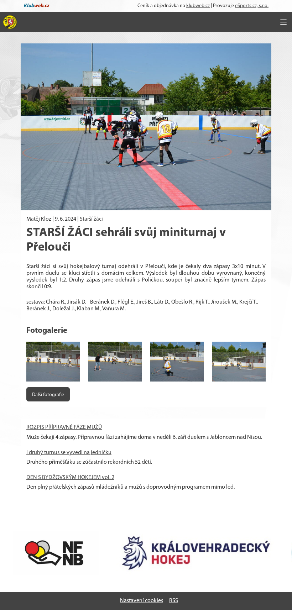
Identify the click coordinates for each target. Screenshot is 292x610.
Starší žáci (91, 219)
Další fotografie (48, 395)
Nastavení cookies (141, 601)
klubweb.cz (198, 6)
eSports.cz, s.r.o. (251, 6)
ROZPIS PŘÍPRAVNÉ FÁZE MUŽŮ (64, 427)
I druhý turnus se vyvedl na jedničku (68, 453)
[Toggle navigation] (283, 22)
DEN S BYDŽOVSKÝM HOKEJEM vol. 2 (70, 477)
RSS (173, 601)
